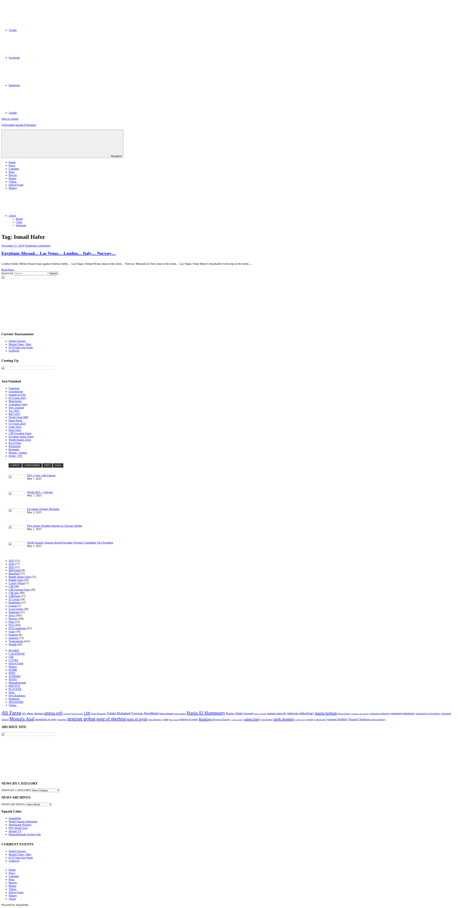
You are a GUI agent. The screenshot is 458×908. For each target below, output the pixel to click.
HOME (13, 669)
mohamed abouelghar (360, 714)
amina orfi (53, 713)
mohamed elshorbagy (403, 713)
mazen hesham (326, 713)
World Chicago (17, 341)
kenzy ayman (260, 713)
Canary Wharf (17, 583)
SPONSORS (16, 702)
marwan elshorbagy (300, 713)
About (12, 215)
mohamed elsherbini (380, 713)
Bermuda (14, 449)
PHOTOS (14, 685)
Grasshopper (16, 391)
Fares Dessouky (98, 713)
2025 (11, 567)
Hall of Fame (16, 184)
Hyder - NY (15, 455)
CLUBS (13, 660)
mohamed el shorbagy (428, 713)
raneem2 (13, 637)
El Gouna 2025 (17, 397)
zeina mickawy (378, 719)
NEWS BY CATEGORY (16, 790)
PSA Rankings (17, 695)
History (13, 188)
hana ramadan (180, 714)
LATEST (15, 465)
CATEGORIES (32, 465)
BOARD (14, 650)
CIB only (14, 592)
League (13, 605)
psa (166, 719)
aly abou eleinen (32, 713)
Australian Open (18, 404)
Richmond (14, 446)
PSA (11, 625)
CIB (11, 586)
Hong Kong (15, 420)
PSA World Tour (18, 827)
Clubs (19, 222)
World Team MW (18, 417)
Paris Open (15, 430)
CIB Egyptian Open (20, 433)
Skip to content (9, 118)
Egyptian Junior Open (21, 436)
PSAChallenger (17, 628)
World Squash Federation (23, 821)
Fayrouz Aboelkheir (145, 713)
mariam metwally (277, 713)
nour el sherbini (111, 718)
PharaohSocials (17, 682)
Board (19, 218)
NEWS (13, 679)
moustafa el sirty (46, 719)
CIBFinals (14, 596)
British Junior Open (20, 576)
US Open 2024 (17, 423)
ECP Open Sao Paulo (21, 347)
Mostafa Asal (21, 718)
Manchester (15, 401)
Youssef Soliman (359, 719)
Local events (16, 609)
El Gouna (14, 599)
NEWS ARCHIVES (13, 804)
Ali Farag (11, 713)
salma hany (252, 719)
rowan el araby (237, 720)
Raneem (13, 634)
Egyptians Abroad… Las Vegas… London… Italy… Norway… (58, 253)
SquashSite (15, 818)
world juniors (300, 720)
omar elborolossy (155, 720)
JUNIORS (15, 676)
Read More (7, 269)
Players (13, 175)
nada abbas (62, 720)
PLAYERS (15, 689)
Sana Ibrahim (266, 720)
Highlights (14, 602)
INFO (47, 465)
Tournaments (16, 641)
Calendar (14, 168)
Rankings (14, 698)
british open (77, 713)
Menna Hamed (344, 714)
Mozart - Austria (18, 452)
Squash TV (15, 831)
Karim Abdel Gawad (239, 713)
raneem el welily (188, 719)
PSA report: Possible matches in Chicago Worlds (54, 525)
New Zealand (16, 407)
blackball (67, 714)
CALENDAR (17, 653)
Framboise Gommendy (38, 245)
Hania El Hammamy (206, 713)
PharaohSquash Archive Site (25, 834)
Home (12, 162)
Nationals (14, 388)
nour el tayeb (137, 719)
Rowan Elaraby (221, 719)
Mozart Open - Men (20, 344)
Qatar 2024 (15, 426)
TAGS (58, 465)
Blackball (14, 573)
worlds (309, 719)
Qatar (12, 631)
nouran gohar (81, 718)
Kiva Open (15, 443)
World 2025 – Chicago (40, 492)
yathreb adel (320, 719)
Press (11, 172)
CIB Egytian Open (19, 589)
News (12, 165)
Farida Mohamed (119, 713)
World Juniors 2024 (20, 439)
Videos (12, 181)
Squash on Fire (17, 394)
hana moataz (166, 713)
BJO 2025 (14, 414)
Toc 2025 (14, 410)
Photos (12, 178)
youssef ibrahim (337, 719)
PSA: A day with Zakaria (41, 475)
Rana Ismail (174, 720)
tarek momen (283, 719)
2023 (11, 560)
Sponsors (21, 225)
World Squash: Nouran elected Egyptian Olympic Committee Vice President (70, 542)
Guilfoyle (14, 350)
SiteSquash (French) (20, 824)
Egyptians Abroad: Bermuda (43, 509)
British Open (16, 580)
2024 (11, 563)
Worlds (13, 644)
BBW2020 (15, 570)
